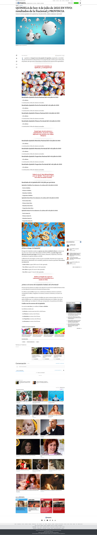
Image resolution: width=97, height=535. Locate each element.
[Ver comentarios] (80, 5)
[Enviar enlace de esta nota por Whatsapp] (16, 61)
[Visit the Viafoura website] (62, 387)
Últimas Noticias (30, 3)
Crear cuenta (62, 363)
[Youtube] (47, 520)
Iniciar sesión (58, 363)
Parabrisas (48, 525)
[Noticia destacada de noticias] (21, 500)
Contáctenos (44, 528)
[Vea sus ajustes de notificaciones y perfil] (80, 3)
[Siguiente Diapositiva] (64, 354)
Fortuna (45, 525)
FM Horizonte (60, 525)
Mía (53, 525)
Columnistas (70, 242)
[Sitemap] (55, 520)
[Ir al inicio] (21, 3)
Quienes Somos (39, 528)
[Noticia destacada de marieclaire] (34, 500)
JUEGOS (17, 5)
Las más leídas (70, 303)
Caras (36, 525)
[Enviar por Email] (16, 64)
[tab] (20, 370)
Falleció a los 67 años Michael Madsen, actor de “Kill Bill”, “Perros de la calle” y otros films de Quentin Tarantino (43, 176)
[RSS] (52, 520)
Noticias (38, 525)
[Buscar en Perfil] (80, 0)
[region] (40, 375)
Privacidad (48, 528)
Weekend (41, 525)
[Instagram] (50, 520)
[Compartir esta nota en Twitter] (16, 58)
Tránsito (62, 528)
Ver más (78, 328)
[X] (44, 520)
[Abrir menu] (16, 3)
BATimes (56, 525)
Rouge (52, 525)
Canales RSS (35, 528)
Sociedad (42, 3)
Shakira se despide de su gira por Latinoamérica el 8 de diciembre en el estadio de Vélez (43, 278)
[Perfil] (22, 497)
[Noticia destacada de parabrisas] (59, 500)
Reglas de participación (57, 528)
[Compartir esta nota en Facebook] (16, 55)
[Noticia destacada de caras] (46, 500)
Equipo (52, 528)
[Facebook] (41, 520)
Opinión (38, 3)
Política (34, 3)
